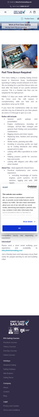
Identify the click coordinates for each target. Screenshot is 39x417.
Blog (5, 396)
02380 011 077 (24, 6)
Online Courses (9, 355)
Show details (28, 221)
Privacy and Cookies (11, 406)
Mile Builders (8, 373)
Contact (6, 392)
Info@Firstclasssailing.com (24, 2)
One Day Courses (10, 351)
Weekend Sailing (9, 365)
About (5, 388)
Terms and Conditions (11, 410)
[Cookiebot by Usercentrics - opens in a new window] (28, 187)
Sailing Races (8, 378)
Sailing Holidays (9, 369)
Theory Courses (9, 347)
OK (19, 228)
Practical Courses (10, 342)
